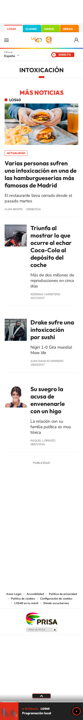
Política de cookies (23, 598)
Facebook (50, 497)
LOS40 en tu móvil (26, 603)
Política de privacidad (63, 594)
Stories (69, 497)
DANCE (49, 29)
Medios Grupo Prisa (41, 629)
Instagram (14, 497)
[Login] (77, 40)
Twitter (41, 497)
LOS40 (11, 29)
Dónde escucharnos (56, 603)
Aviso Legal (13, 594)
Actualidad (16, 153)
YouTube (32, 497)
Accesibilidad (35, 594)
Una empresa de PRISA (41, 618)
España (9, 56)
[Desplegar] (41, 695)
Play (76, 711)
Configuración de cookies (56, 598)
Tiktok (23, 497)
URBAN (68, 29)
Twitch (60, 497)
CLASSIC (31, 29)
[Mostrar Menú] (6, 40)
